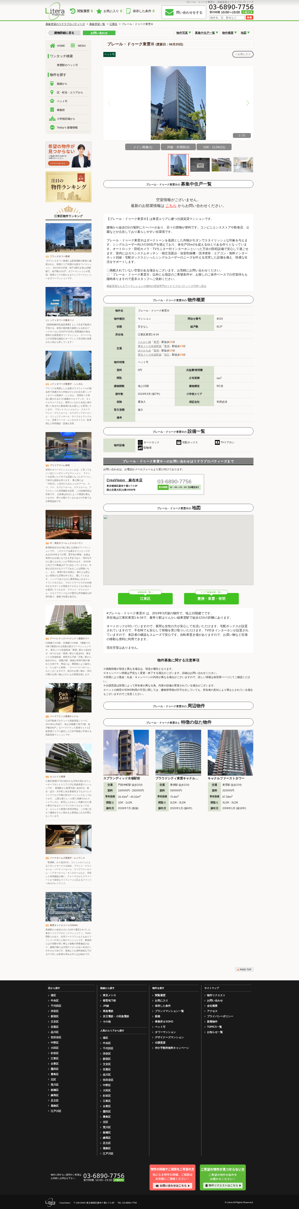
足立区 (55, 1100)
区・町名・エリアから (70, 92)
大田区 (55, 1047)
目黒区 (55, 1026)
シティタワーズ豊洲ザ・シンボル (66, 384)
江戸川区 (56, 1111)
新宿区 (55, 1016)
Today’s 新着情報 (67, 127)
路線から (62, 83)
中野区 (55, 1042)
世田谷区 (56, 1037)
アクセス (212, 1011)
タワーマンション (165, 1032)
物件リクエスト (216, 995)
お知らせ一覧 (215, 1032)
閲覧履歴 (85, 11)
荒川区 (55, 1084)
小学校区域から (66, 118)
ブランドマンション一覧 (169, 1011)
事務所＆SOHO (164, 1021)
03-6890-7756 (174, 481)
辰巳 (166, 354)
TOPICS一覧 (214, 1026)
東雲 (156, 342)
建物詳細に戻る (64, 32)
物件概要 (228, 32)
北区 (53, 1079)
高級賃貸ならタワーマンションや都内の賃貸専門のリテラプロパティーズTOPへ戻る (156, 286)
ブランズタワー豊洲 (60, 256)
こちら (171, 206)
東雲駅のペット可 (67, 65)
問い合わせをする (189, 12)
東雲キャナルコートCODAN (63, 925)
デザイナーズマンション (169, 1037)
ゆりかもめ (144, 350)
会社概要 (212, 1005)
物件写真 (182, 32)
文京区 (55, 1021)
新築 (157, 1016)
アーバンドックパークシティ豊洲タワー (69, 638)
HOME (61, 45)
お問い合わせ (99, 33)
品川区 (55, 1032)
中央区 (55, 1000)
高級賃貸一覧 (97, 24)
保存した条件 (144, 11)
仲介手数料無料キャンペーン (172, 1047)
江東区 (113, 24)
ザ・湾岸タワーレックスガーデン (66, 543)
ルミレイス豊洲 (57, 776)
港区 (53, 995)
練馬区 (55, 1095)
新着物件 (212, 1021)
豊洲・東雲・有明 (211, 598)
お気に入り (113, 11)
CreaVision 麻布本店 (124, 480)
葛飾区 (55, 1105)
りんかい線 (144, 342)
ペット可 (62, 101)
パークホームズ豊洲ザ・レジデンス (67, 858)
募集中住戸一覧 (205, 32)
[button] (247, 103)
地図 (243, 32)
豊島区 (55, 1074)
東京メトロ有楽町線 (150, 346)
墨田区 (55, 1068)
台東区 (55, 1063)
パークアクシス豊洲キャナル (64, 716)
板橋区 (55, 1089)
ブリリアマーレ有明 (60, 465)
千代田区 (56, 1005)
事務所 (61, 110)
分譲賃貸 (160, 1042)
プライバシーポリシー (220, 1016)
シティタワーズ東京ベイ (62, 320)
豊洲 (166, 346)
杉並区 (55, 1053)
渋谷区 (55, 1011)
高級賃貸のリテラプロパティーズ (65, 24)
